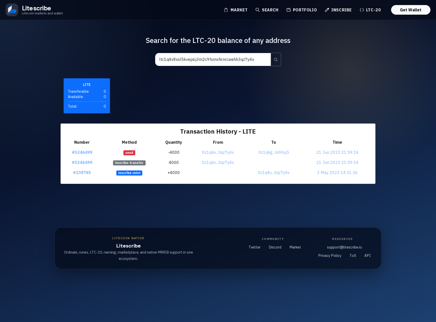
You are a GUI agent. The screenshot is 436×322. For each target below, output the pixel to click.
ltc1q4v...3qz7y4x (218, 152)
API (367, 255)
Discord (275, 247)
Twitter (255, 247)
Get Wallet (410, 9)
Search (269, 9)
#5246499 (82, 152)
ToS (352, 255)
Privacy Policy (329, 255)
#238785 (82, 172)
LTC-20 (373, 9)
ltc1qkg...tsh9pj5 (273, 152)
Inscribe (341, 9)
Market (238, 9)
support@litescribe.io (344, 247)
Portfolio (304, 9)
